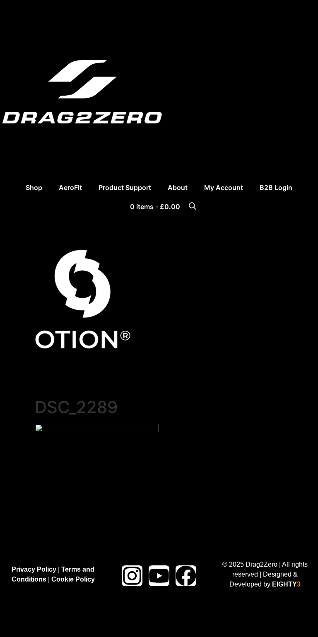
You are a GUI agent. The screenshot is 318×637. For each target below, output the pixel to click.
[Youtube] (159, 575)
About (178, 187)
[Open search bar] (192, 205)
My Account (223, 187)
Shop (34, 187)
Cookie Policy (73, 579)
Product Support (125, 187)
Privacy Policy (34, 569)
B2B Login (276, 187)
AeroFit (70, 187)
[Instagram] (132, 575)
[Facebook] (186, 575)
